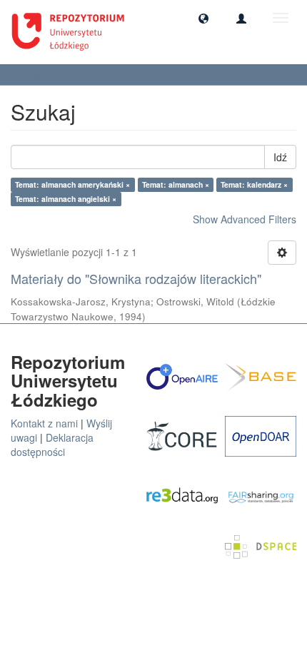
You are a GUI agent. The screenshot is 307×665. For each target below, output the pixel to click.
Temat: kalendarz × (254, 184)
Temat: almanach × (175, 184)
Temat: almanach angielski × (65, 198)
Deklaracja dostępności (52, 444)
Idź (280, 157)
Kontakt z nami (44, 423)
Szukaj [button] (35, 74)
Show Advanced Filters (244, 219)
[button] (203, 18)
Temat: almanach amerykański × (72, 184)
